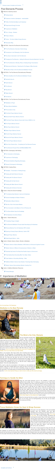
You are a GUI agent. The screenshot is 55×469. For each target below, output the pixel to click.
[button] (1, 1)
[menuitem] (1, 3)
